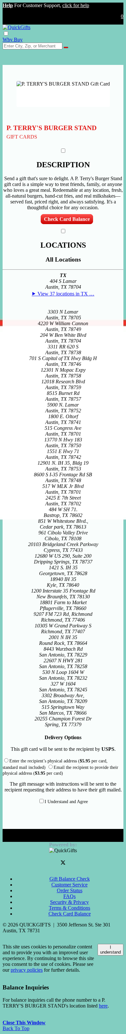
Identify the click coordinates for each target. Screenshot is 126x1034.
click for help (75, 5)
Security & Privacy (69, 902)
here (103, 1005)
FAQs (69, 896)
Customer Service (69, 884)
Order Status (69, 890)
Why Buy (13, 39)
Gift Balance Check (69, 879)
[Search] (66, 47)
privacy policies (27, 970)
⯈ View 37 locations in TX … (63, 293)
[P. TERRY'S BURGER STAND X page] (63, 863)
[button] (8, 5)
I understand (110, 950)
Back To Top (16, 1028)
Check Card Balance (67, 219)
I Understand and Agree (66, 801)
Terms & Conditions (69, 908)
